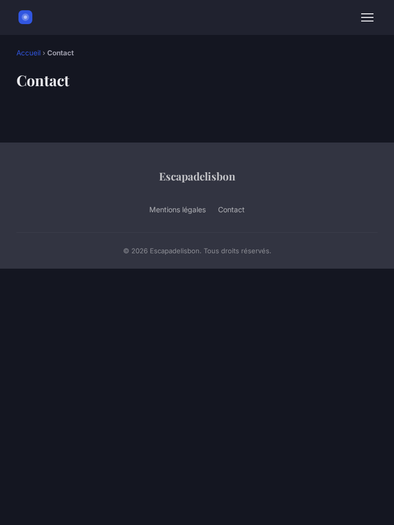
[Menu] (367, 17)
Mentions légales (177, 209)
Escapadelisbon (197, 176)
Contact (231, 209)
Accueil (28, 53)
